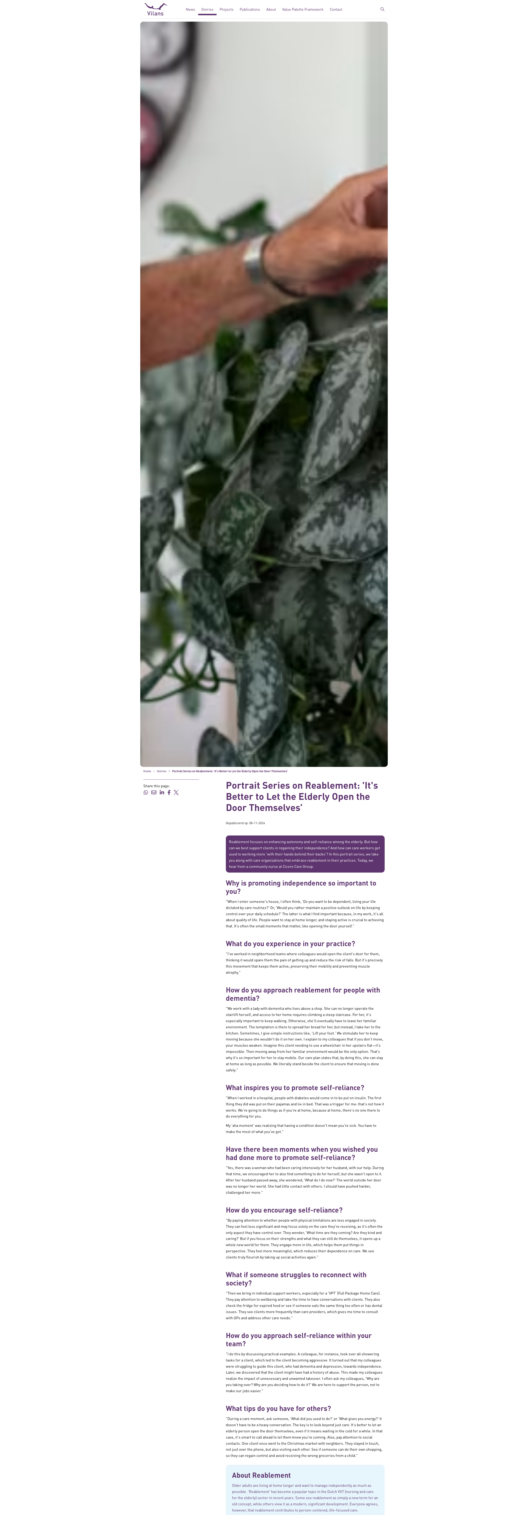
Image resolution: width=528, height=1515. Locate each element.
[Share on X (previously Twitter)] (176, 792)
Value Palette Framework (303, 9)
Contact (336, 9)
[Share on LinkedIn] (161, 792)
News (190, 9)
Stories (207, 9)
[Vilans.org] (155, 9)
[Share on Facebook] (169, 792)
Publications (250, 9)
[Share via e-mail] (153, 792)
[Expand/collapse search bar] (382, 9)
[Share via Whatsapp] (145, 792)
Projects (226, 9)
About (271, 9)
